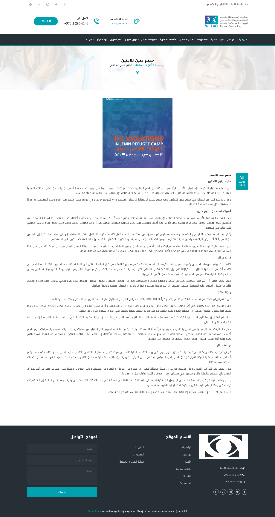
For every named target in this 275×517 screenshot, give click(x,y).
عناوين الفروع (132, 40)
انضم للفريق (116, 40)
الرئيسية (243, 40)
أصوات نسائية (143, 65)
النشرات (187, 475)
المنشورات (202, 40)
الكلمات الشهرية (168, 40)
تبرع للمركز (102, 40)
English (46, 21)
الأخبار (188, 461)
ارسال (62, 492)
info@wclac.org (120, 23)
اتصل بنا (90, 40)
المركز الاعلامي (186, 40)
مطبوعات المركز (149, 40)
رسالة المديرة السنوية (131, 461)
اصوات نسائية (217, 40)
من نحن (230, 40)
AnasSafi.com (94, 511)
